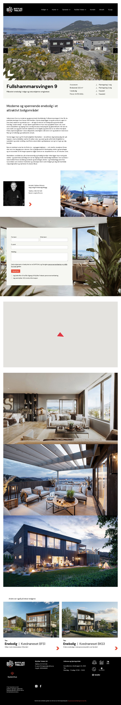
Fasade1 (102, 91)
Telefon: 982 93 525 (35, 191)
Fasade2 (102, 94)
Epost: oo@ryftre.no (36, 193)
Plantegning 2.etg (105, 88)
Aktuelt (101, 10)
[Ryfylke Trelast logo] (14, 10)
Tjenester (65, 10)
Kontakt (92, 10)
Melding (13, 252)
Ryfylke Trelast (79, 10)
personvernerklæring (55, 264)
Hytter (54, 10)
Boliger (43, 10)
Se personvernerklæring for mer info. (77, 701)
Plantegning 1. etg (105, 85)
